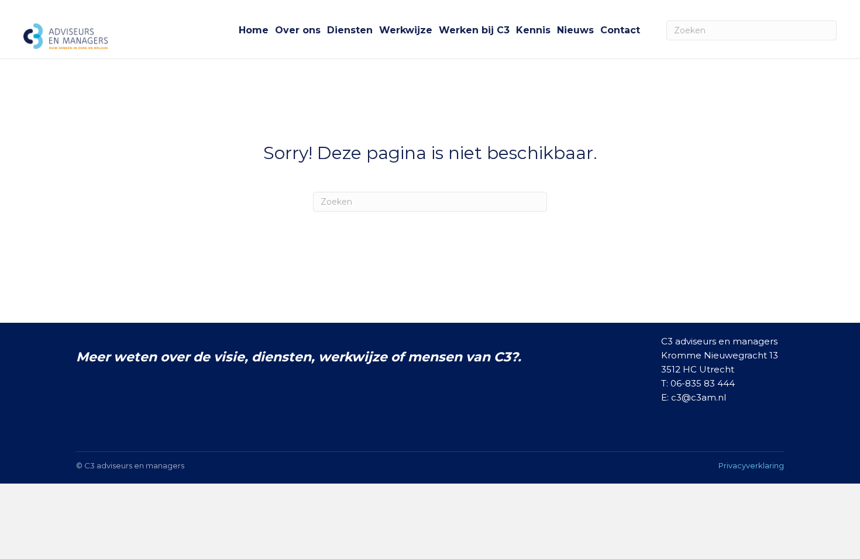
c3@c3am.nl (698, 397)
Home (254, 30)
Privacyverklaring (751, 465)
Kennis (533, 30)
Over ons (298, 30)
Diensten (350, 30)
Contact (620, 30)
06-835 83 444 (702, 383)
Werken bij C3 (474, 30)
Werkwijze (405, 30)
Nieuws (575, 30)
